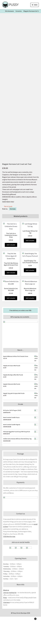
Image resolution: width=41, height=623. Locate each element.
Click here (6, 602)
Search (20, 620)
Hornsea (12, 209)
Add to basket (11, 245)
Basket (31, 618)
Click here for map (9, 536)
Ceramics (19, 11)
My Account (7, 620)
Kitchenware (9, 11)
